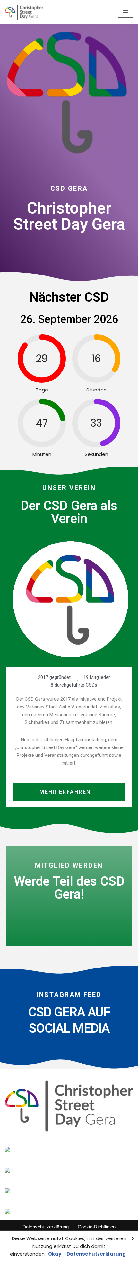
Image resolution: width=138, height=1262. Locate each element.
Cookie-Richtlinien (97, 1226)
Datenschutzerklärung (45, 1226)
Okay (54, 1253)
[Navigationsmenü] (125, 12)
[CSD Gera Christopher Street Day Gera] (24, 12)
